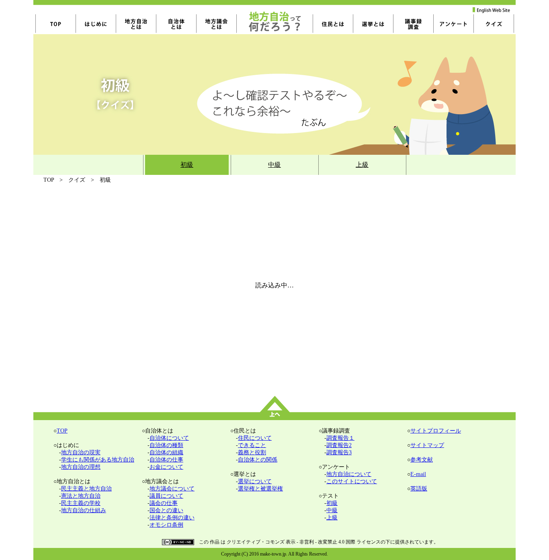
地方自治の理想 (80, 467)
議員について (166, 496)
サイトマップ (427, 445)
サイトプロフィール (435, 431)
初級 (186, 164)
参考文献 (421, 460)
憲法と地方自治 (80, 496)
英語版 (418, 489)
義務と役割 (252, 452)
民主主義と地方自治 (86, 489)
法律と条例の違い (172, 518)
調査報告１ (340, 438)
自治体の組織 (166, 452)
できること (252, 445)
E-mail (418, 474)
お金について (166, 467)
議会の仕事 (164, 503)
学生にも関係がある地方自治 (97, 460)
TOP (62, 431)
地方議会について (172, 489)
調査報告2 (339, 445)
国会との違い (166, 510)
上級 (362, 164)
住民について (255, 438)
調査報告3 (339, 452)
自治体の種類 (166, 445)
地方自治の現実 (80, 452)
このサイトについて (351, 481)
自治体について (169, 438)
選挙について (255, 481)
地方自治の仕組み (83, 510)
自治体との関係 (257, 460)
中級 (274, 164)
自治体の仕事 (166, 460)
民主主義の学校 (80, 503)
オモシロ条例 (166, 525)
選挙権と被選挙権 (260, 489)
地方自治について (348, 474)
